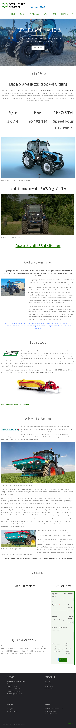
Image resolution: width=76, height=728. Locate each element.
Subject (54, 616)
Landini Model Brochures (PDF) (54, 709)
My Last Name (68, 594)
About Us (47, 681)
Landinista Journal (50, 711)
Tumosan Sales (49, 689)
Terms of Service (12, 711)
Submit (62, 660)
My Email (55, 605)
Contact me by (70, 617)
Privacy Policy (11, 709)
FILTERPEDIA (70, 724)
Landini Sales (49, 686)
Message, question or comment (59, 628)
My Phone (70, 606)
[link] (73, 14)
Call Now (38, 48)
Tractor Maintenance (51, 714)
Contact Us (48, 684)
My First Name (55, 595)
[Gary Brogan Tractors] (23, 5)
